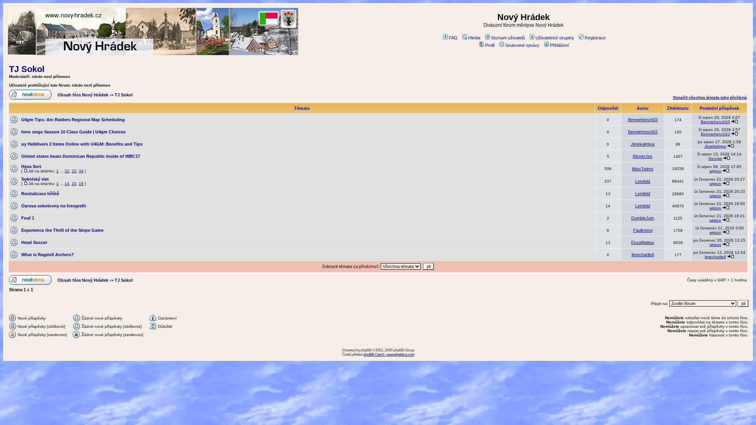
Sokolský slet (35, 179)
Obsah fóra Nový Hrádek (82, 94)
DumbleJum (642, 218)
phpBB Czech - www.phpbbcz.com (388, 354)
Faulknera (642, 230)
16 (81, 183)
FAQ (453, 37)
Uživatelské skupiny (555, 37)
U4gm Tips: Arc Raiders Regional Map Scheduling (73, 119)
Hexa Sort (31, 166)
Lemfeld (642, 181)
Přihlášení (559, 45)
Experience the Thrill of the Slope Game (62, 230)
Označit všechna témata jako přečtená (710, 97)
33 (74, 171)
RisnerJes (642, 156)
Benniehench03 (643, 119)
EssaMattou (642, 242)
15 (74, 183)
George (715, 158)
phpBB (366, 350)
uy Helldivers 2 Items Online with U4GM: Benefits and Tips (82, 144)
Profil (490, 45)
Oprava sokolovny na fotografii (53, 205)
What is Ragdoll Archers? (47, 254)
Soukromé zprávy (522, 45)
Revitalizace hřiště (40, 193)
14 (67, 183)
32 (67, 171)
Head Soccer (34, 242)
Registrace (595, 37)
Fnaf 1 (27, 218)
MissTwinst (642, 168)
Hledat (474, 37)
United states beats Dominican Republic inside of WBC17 (80, 156)
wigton (715, 171)
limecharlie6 (643, 254)
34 (81, 171)
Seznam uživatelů (508, 37)
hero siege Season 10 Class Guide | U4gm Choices (73, 131)
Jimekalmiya (642, 144)
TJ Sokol (26, 69)
